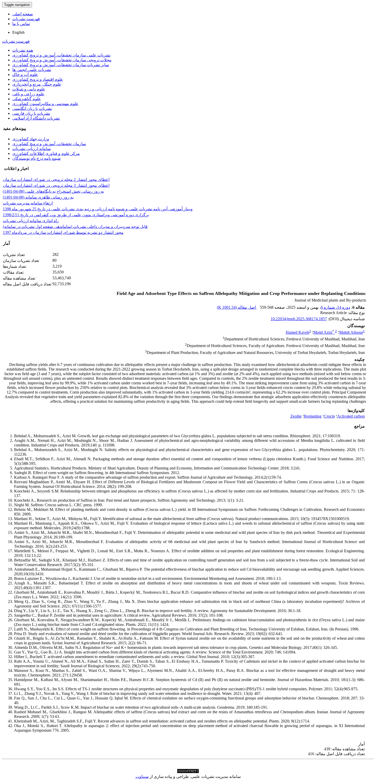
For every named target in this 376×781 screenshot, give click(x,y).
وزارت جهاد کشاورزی (30, 139)
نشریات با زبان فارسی (31, 113)
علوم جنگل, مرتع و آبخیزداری (36, 84)
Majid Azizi (323, 332)
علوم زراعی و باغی (28, 94)
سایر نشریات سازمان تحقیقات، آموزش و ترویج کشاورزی (60, 65)
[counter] (188, 771)
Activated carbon (351, 416)
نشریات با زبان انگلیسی (32, 108)
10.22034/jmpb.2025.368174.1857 (299, 319)
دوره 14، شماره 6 (335, 307)
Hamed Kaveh (297, 332)
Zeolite (296, 416)
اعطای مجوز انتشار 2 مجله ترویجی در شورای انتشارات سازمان (56, 179)
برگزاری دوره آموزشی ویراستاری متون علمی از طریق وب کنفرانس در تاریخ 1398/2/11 (76, 215)
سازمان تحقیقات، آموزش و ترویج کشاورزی (49, 144)
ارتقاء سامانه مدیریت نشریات (28, 203)
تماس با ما (21, 23)
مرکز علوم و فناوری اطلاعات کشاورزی (46, 153)
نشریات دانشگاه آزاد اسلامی (36, 118)
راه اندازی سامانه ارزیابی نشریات (31, 221)
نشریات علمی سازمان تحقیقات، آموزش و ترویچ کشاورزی (61, 55)
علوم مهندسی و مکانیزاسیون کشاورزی (45, 103)
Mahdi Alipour (351, 332)
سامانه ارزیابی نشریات (31, 148)
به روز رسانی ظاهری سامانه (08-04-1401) (38, 197)
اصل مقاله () (237, 307)
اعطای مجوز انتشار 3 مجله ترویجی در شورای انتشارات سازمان (56, 185)
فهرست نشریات (26, 19)
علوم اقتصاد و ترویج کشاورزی (37, 79)
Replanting (313, 416)
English (18, 32)
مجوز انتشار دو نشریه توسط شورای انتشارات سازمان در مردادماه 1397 (63, 232)
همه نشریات (22, 50)
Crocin (329, 416)
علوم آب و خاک (25, 74)
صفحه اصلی (22, 14)
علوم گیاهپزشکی (26, 99)
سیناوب (142, 776)
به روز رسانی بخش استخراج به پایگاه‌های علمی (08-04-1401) (53, 191)
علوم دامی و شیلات (28, 89)
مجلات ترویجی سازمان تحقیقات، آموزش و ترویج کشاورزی (62, 60)
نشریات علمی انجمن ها (31, 69)
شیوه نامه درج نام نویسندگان (36, 158)
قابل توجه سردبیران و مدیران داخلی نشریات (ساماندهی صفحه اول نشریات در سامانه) (75, 226)
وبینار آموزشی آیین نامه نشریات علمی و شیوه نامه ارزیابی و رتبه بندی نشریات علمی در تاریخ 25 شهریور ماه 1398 (98, 209)
